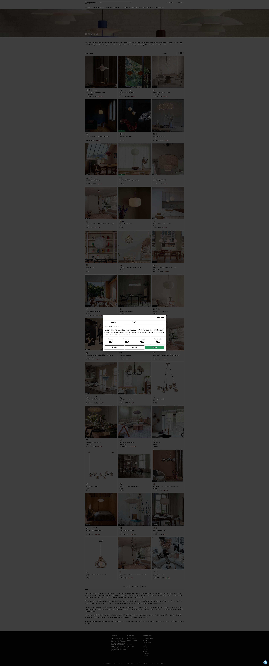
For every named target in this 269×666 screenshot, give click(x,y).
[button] (265, 662)
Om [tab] (155, 322)
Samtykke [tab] (113, 322)
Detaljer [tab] (134, 322)
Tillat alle (154, 347)
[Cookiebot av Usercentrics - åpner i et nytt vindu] (158, 317)
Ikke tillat (114, 347)
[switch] (127, 342)
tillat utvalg (134, 347)
